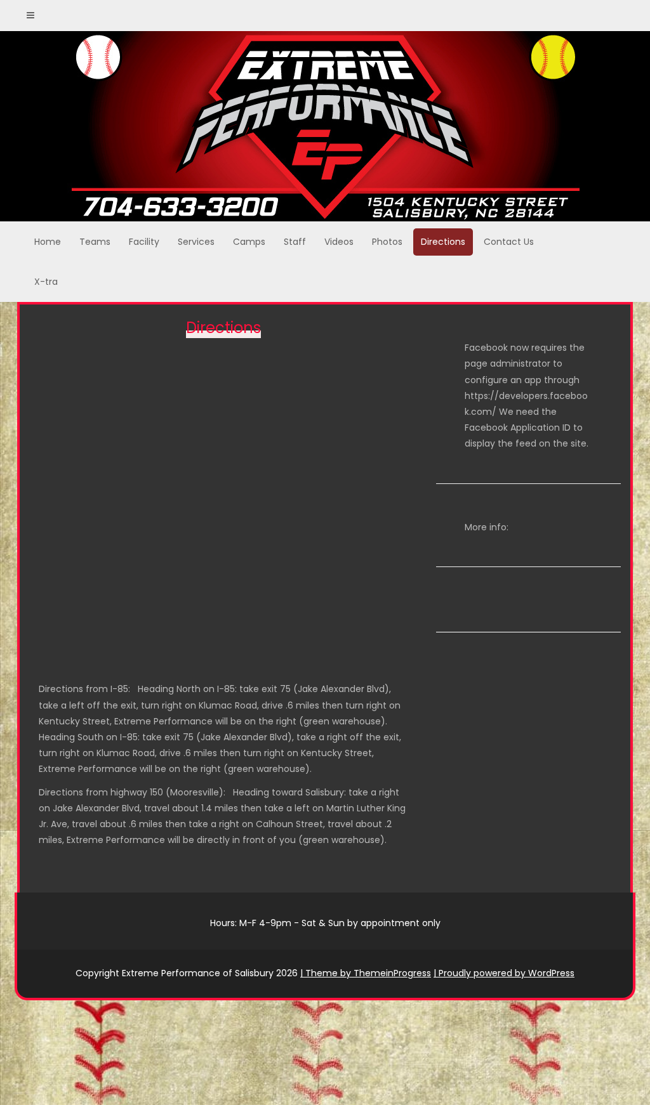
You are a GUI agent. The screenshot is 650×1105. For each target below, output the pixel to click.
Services (196, 241)
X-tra (46, 281)
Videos (339, 241)
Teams (94, 241)
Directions (443, 241)
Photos (387, 241)
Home (47, 241)
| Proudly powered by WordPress (504, 973)
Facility (144, 241)
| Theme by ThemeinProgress (365, 973)
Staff (295, 241)
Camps (249, 241)
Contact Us (509, 241)
